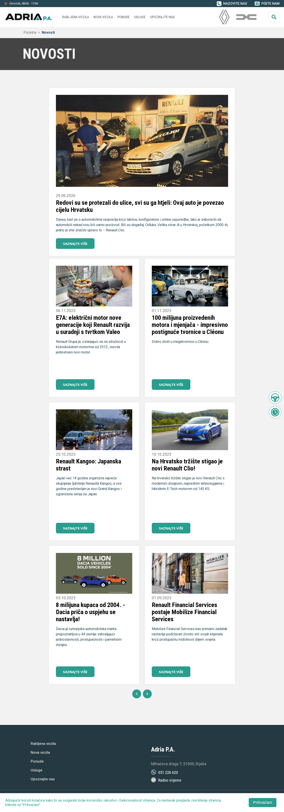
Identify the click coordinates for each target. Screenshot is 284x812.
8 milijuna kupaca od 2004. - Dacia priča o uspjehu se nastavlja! (90, 612)
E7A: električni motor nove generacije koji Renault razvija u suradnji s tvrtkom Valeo (93, 325)
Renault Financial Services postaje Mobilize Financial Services (184, 612)
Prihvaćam (262, 802)
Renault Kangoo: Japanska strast (88, 465)
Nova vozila (103, 17)
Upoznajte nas (43, 779)
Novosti (48, 32)
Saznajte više (75, 243)
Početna (30, 32)
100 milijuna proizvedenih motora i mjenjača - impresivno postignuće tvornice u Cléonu (190, 325)
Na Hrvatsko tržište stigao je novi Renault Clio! (187, 465)
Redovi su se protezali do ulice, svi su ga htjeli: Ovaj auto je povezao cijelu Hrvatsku (140, 206)
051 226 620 (168, 772)
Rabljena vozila (43, 743)
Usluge (140, 17)
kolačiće (38, 800)
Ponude (37, 761)
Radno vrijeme (169, 780)
